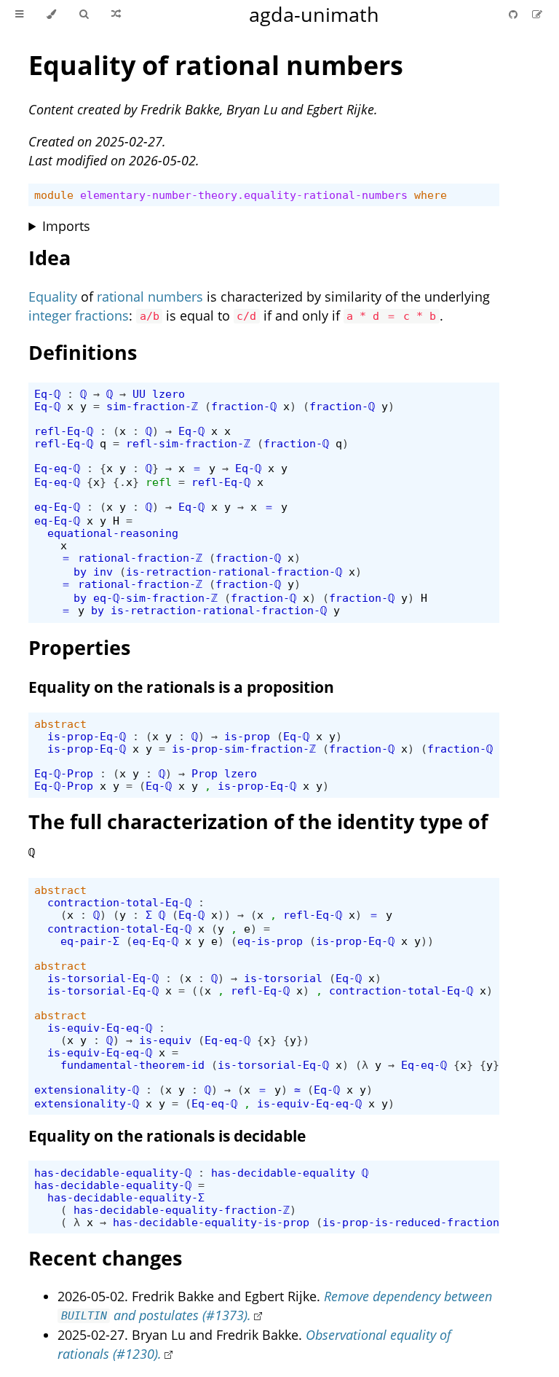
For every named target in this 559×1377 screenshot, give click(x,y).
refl (159, 482)
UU (139, 394)
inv (103, 571)
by (80, 571)
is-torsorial (283, 978)
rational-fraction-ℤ (140, 558)
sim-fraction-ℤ (152, 406)
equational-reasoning (112, 533)
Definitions (82, 352)
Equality (52, 296)
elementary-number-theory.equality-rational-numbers (244, 195)
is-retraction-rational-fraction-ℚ (234, 571)
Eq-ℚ (47, 394)
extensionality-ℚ (86, 1089)
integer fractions (78, 315)
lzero (168, 394)
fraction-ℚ (244, 406)
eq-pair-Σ (89, 941)
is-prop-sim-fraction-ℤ (244, 748)
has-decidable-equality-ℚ (112, 1172)
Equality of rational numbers (215, 65)
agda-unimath (314, 14)
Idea (49, 257)
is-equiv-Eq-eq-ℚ (99, 1027)
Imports (66, 226)
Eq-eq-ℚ (57, 468)
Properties (79, 647)
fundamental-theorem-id (132, 1065)
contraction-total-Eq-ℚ (119, 902)
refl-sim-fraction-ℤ (188, 443)
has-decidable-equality (283, 1172)
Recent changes (105, 1257)
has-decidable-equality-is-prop (211, 1222)
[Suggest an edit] (537, 14)
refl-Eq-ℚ (63, 431)
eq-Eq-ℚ (57, 507)
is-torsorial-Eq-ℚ (103, 978)
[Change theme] (51, 14)
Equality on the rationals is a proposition (181, 687)
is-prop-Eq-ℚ (86, 736)
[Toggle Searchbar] (84, 14)
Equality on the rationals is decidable (167, 1136)
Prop (204, 773)
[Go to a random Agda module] (116, 14)
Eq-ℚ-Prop (63, 773)
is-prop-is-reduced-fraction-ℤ (417, 1222)
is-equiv (165, 1040)
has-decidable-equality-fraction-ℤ (182, 1210)
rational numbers (150, 296)
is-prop (247, 736)
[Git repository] (514, 14)
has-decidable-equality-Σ (126, 1197)
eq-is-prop (270, 941)
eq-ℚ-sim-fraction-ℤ (155, 598)
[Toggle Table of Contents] (19, 14)
